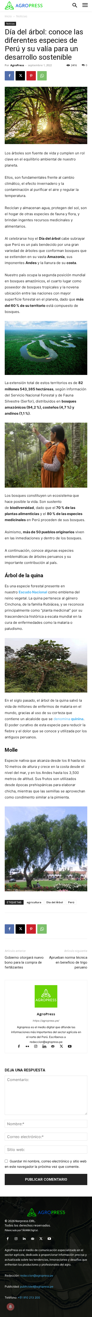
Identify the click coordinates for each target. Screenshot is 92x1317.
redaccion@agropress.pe (36, 1275)
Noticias (21, 16)
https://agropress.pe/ (46, 1020)
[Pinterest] (31, 75)
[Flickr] (29, 1047)
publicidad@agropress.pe (36, 1286)
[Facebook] (9, 75)
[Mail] (55, 1047)
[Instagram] (38, 1047)
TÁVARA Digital (29, 1230)
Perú (71, 902)
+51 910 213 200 (29, 1297)
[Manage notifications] (10, 1306)
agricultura (34, 902)
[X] (20, 75)
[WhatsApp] (42, 75)
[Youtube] (71, 1047)
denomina (62, 719)
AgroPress (17, 65)
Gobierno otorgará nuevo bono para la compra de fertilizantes (24, 962)
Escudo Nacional (33, 592)
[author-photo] (46, 1007)
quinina (77, 719)
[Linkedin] (46, 1047)
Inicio (8, 16)
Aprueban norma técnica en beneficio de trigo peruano (68, 962)
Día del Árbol (54, 902)
